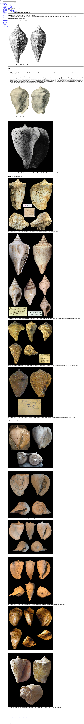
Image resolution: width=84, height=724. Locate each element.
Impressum (5, 24)
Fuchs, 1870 (12, 711)
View (11, 4)
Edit (10, 5)
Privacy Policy (7, 721)
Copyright (2, 721)
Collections (5, 12)
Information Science (5, 14)
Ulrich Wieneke (12, 720)
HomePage (5, 4)
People (4, 11)
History (11, 6)
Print (11, 7)
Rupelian (27, 717)
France (24, 717)
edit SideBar (6, 26)
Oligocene (21, 717)
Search (1, 2)
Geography (5, 9)
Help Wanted (5, 20)
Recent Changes (3, 3)
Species (9, 8)
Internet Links (4, 17)
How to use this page (5, 23)
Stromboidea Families (5, 7)
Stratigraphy (5, 8)
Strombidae (12, 10)
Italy (18, 717)
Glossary (4, 15)
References (5, 10)
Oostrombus (14, 717)
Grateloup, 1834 (13, 712)
